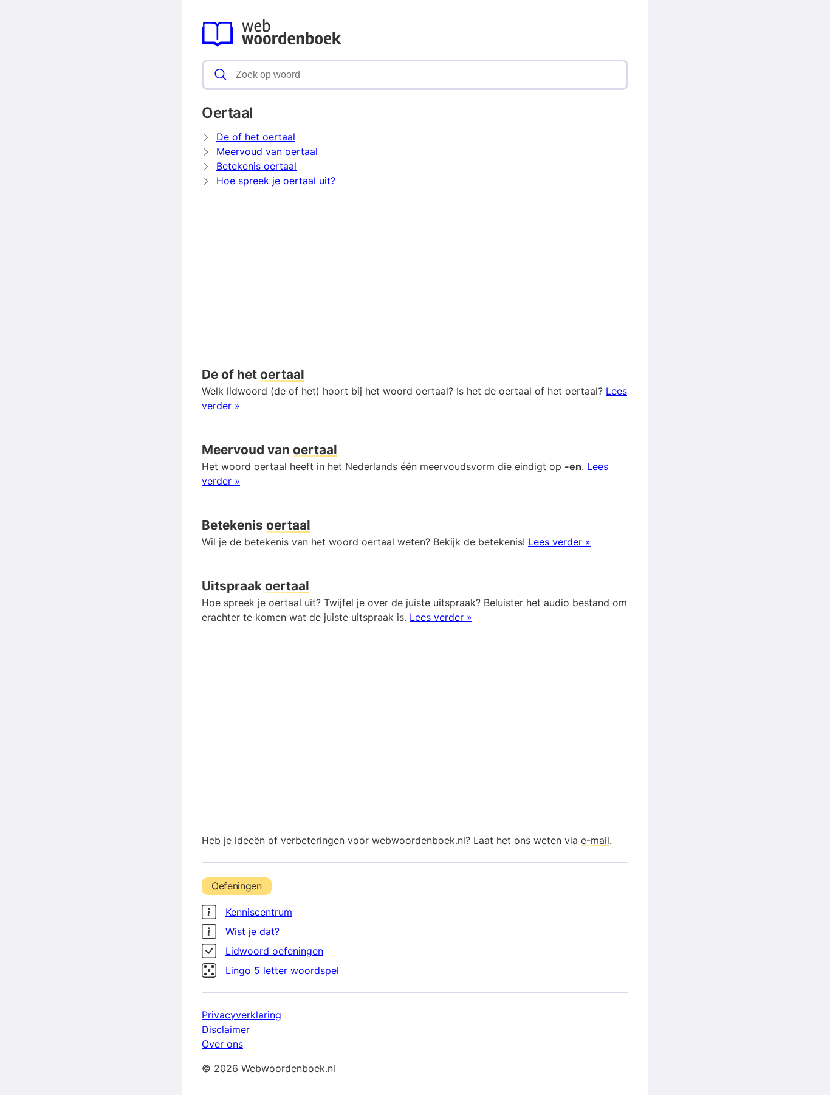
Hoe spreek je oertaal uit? (275, 180)
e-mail (595, 840)
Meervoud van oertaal (267, 151)
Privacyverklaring (241, 1015)
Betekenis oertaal (256, 166)
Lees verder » (559, 542)
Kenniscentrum (258, 912)
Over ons (222, 1044)
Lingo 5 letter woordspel (282, 970)
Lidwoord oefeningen (274, 951)
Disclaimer (226, 1029)
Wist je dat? (252, 931)
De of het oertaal (255, 137)
